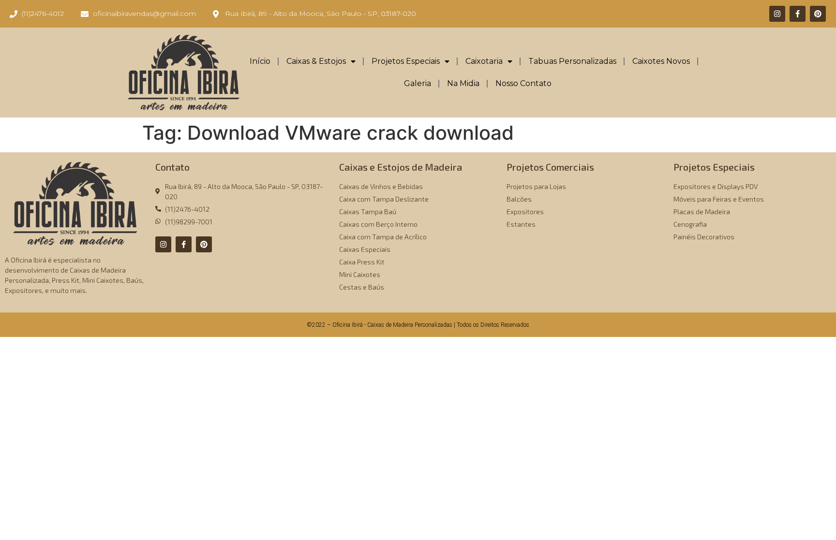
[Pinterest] (818, 14)
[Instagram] (777, 14)
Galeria (417, 83)
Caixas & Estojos (316, 61)
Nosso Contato (523, 83)
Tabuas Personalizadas (572, 61)
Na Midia (463, 83)
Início (260, 61)
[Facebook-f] (798, 14)
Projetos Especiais (406, 61)
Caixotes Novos (661, 61)
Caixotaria (484, 61)
